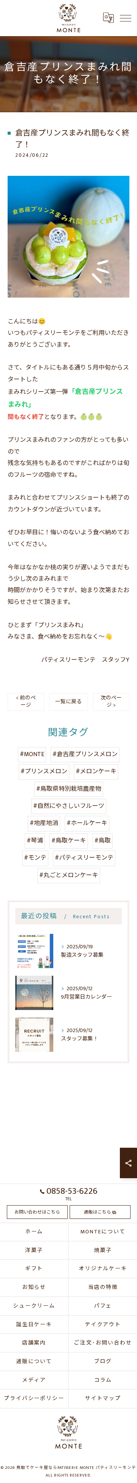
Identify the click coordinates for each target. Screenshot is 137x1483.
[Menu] (125, 18)
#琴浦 (35, 841)
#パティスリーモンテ (84, 858)
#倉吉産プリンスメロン (85, 754)
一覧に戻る (68, 702)
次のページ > (111, 701)
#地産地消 (44, 823)
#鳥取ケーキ (68, 841)
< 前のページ (26, 701)
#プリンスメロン (44, 771)
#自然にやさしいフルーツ (68, 806)
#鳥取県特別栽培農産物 (68, 789)
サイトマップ (103, 1398)
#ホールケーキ (87, 823)
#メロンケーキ (96, 771)
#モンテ (35, 858)
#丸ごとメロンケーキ (68, 875)
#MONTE (32, 754)
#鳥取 (102, 841)
